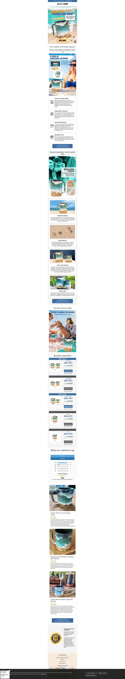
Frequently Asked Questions (62, 657)
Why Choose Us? (62, 663)
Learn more (43, 674)
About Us (63, 659)
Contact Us (62, 661)
